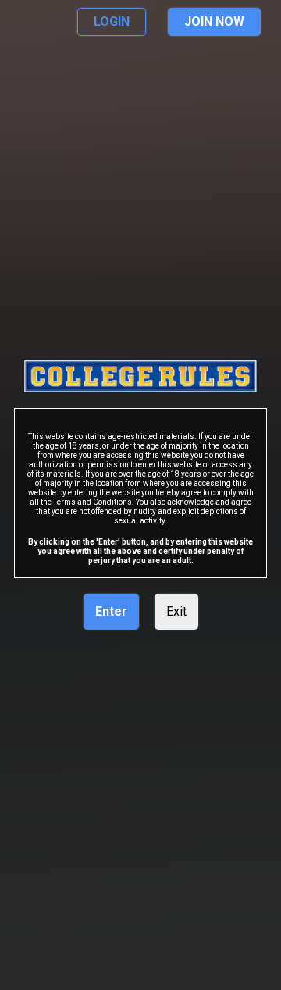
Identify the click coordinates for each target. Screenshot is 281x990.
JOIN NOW (214, 21)
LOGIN (112, 21)
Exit (176, 611)
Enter (111, 611)
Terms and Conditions (92, 502)
